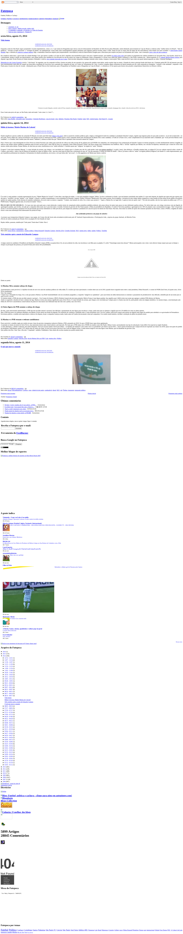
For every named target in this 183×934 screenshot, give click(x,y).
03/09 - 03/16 (8, 746)
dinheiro (61, 119)
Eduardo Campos (50, 230)
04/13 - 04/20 (8, 737)
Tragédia (104, 230)
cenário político (29, 230)
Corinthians (28, 930)
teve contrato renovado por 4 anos (57, 59)
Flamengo (91, 930)
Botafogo (136, 930)
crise (56, 119)
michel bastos (94, 119)
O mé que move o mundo (10, 347)
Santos (35, 930)
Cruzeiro (111, 930)
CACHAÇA (16, 19)
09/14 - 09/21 (8, 685)
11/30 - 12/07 (8, 662)
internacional (150, 930)
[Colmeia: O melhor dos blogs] (16, 812)
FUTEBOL (3, 19)
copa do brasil (50, 119)
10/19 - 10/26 (8, 674)
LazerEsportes (7, 547)
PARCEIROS (48, 19)
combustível (48, 390)
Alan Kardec (11, 119)
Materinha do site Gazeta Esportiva (11, 62)
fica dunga (30, 932)
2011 (4, 771)
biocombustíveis (17, 390)
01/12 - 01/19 (8, 762)
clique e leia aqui (57, 136)
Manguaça (105, 930)
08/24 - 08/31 (8, 691)
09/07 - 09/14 (8, 687)
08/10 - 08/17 (8, 695)
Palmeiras (41, 930)
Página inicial (92, 393)
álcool (9, 390)
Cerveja (59, 930)
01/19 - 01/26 (8, 760)
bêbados (14, 932)
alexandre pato (20, 119)
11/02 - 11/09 (8, 670)
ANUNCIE (55, 19)
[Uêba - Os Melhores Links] (6, 807)
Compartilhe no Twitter (43, 44)
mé (61, 390)
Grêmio (116, 930)
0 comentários (19, 117)
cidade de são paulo (38, 390)
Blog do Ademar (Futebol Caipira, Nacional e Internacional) (22, 523)
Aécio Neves (11, 230)
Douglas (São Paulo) (70, 119)
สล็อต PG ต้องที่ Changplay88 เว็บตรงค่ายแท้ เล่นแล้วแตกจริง (22, 549)
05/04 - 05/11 (8, 731)
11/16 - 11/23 (8, 666)
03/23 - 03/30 (8, 744)
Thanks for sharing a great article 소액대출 (18, 413)
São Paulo (66, 930)
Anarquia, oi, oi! (13, 27)
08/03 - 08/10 (8, 706)
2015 (4, 654)
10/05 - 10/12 (8, 679)
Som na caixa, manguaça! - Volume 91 (20, 32)
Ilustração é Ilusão (9, 617)
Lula (46, 338)
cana (29, 390)
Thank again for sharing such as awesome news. (19, 411)
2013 (4, 767)
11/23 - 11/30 (8, 664)
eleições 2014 (60, 230)
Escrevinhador (7, 635)
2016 (4, 651)
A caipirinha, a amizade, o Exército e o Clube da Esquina (25, 30)
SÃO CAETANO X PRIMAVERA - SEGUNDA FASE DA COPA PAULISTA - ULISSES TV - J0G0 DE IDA (42, 525)
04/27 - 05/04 (8, 733)
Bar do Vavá (21, 932)
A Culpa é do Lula (176, 930)
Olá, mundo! (6, 636)
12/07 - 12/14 (8, 660)
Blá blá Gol (6, 541)
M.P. (88, 119)
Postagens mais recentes (8, 393)
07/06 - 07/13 (8, 714)
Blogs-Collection (9, 800)
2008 (4, 777)
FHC (168, 930)
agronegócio (20, 230)
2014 (4, 656)
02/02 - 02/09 (8, 756)
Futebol (80, 119)
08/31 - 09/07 (8, 689)
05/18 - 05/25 (8, 727)
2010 (4, 773)
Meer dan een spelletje (16, 555)
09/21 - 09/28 (8, 683)
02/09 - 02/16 (8, 754)
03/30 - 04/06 (8, 742)
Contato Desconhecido (9, 630)
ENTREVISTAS (24, 19)
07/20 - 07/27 (8, 710)
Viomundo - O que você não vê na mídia (15, 517)
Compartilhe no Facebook (44, 45)
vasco (121, 930)
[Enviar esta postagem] (25, 117)
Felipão (157, 930)
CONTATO (41, 19)
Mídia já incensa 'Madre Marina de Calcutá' (18, 127)
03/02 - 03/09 (8, 748)
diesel (54, 390)
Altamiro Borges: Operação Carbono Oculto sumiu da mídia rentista (23, 519)
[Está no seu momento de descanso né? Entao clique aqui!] (19, 643)
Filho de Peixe (7, 565)
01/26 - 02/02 (8, 758)
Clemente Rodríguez (39, 119)
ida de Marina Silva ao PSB (36, 338)
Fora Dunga (163, 930)
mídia (89, 230)
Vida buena (5, 40)
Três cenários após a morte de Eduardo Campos (19, 234)
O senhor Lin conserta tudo (18, 618)
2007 (4, 779)
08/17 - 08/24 (8, 693)
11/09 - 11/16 (8, 668)
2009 (4, 775)
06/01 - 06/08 (8, 725)
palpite (94, 230)
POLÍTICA (9, 19)
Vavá (26, 932)
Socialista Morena (8, 535)
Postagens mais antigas (175, 393)
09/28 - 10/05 (8, 681)
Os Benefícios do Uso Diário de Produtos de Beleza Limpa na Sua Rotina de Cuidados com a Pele (32, 543)
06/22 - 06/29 (8, 718)
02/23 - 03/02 (8, 750)
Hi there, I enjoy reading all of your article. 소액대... (20, 405)
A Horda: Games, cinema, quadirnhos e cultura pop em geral (22, 629)
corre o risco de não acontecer (158, 52)
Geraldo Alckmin (70, 230)
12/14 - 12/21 (8, 658)
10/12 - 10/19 (8, 677)
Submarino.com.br (6, 785)
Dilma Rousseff (39, 230)
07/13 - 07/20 (8, 712)
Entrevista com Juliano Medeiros (12, 537)
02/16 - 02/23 (8, 752)
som (145, 930)
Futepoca (7, 10)
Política (98, 230)
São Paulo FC (103, 119)
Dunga (141, 930)
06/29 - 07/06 (8, 716)
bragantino (29, 119)
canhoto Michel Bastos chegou (170, 57)
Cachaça (25, 390)
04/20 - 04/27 (8, 735)
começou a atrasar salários (25, 52)
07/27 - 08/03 (8, 708)
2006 (4, 781)
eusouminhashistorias (10, 553)
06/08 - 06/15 (8, 723)
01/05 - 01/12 (8, 765)
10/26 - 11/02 (8, 672)
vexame (110, 119)
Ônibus (65, 390)
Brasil (99, 930)
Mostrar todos (179, 642)
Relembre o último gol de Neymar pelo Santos (68, 567)
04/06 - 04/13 (8, 739)
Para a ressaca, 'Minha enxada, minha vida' (21, 28)
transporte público (80, 390)
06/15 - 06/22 (8, 721)
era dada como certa (118, 55)
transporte (71, 390)
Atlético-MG (83, 930)
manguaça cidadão (6, 932)
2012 (4, 769)
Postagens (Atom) (11, 397)
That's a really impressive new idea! (15, 409)
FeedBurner (22, 433)
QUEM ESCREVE (33, 19)
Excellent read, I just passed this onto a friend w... (19, 407)
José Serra (74, 930)
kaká (84, 119)
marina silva (83, 230)
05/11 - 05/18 (8, 729)
